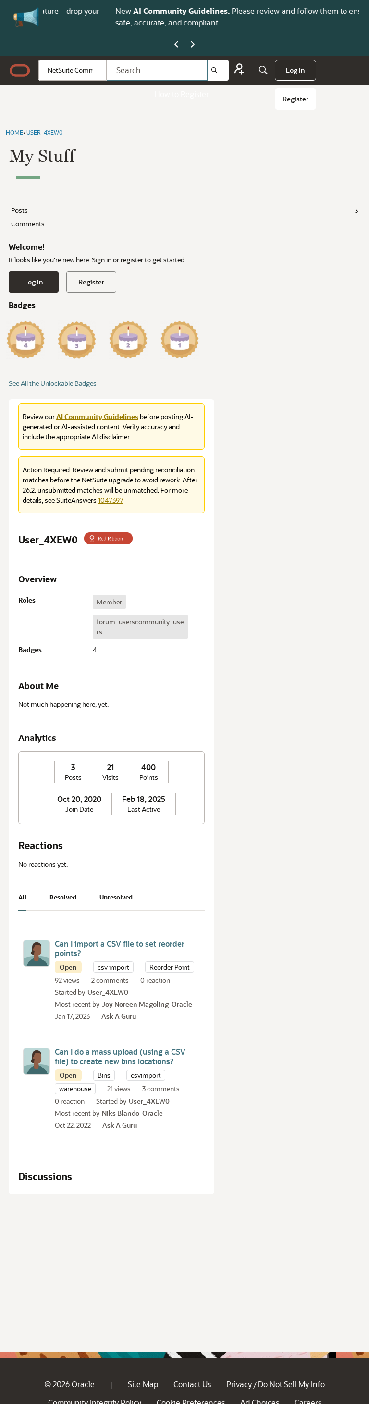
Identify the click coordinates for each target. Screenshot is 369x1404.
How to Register (181, 94)
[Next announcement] (192, 45)
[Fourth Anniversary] (25, 339)
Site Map (143, 1384)
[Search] (218, 70)
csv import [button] (113, 967)
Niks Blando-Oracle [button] (132, 1113)
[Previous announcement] (176, 45)
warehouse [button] (75, 1088)
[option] (109, 602)
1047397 (110, 500)
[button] (36, 953)
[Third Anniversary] (77, 339)
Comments (28, 223)
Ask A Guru (118, 1016)
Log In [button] (33, 281)
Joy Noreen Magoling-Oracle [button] (147, 1004)
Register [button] (91, 281)
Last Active (143, 809)
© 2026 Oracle (69, 1384)
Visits (110, 777)
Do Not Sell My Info (291, 1384)
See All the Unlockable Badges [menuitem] (53, 383)
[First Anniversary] (179, 339)
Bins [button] (104, 1075)
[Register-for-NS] (239, 70)
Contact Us (192, 1384)
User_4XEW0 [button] (107, 992)
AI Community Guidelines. (119, 11)
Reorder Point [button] (169, 967)
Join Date (79, 809)
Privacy (239, 1384)
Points (148, 777)
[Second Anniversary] (128, 339)
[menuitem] (295, 70)
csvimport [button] (146, 1075)
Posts (184, 210)
